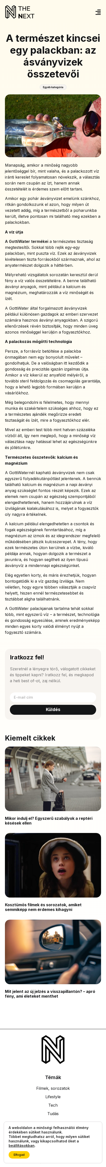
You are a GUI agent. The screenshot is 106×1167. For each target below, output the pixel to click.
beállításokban (22, 1145)
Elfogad (19, 1155)
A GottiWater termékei (26, 241)
